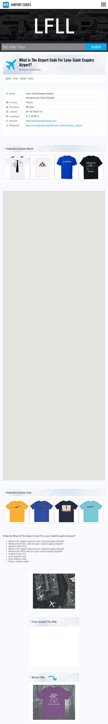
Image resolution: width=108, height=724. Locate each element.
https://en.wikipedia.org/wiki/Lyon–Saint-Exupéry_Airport (54, 125)
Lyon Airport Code (17, 556)
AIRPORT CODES (20, 4)
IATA (8, 78)
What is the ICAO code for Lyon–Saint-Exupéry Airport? (35, 544)
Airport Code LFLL (17, 546)
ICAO (23, 78)
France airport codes (18, 561)
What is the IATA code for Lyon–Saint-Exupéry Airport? (35, 551)
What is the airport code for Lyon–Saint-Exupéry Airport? (36, 541)
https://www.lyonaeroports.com (41, 121)
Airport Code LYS (17, 554)
